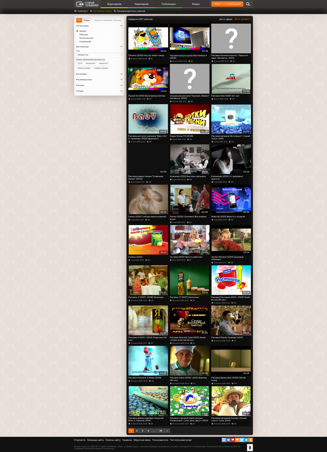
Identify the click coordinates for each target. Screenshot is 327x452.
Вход (217, 4)
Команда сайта (95, 440)
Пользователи (160, 440)
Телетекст (82, 11)
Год (78, 51)
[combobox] (99, 54)
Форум (196, 4)
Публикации (169, 4)
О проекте (80, 440)
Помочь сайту (113, 440)
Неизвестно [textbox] (83, 55)
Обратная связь (142, 440)
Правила (127, 440)
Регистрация (233, 4)
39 (160, 431)
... (154, 431)
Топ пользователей (180, 440)
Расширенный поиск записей (131, 11)
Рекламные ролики (102, 11)
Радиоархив (141, 4)
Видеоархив (114, 4)
